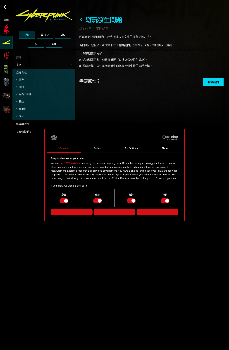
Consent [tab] (64, 148)
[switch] (97, 200)
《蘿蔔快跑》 (24, 132)
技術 (18, 65)
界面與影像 (25, 94)
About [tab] (165, 148)
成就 (21, 116)
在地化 (22, 108)
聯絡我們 (213, 82)
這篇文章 (124, 37)
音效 (21, 101)
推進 (21, 79)
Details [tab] (98, 148)
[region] (38, 175)
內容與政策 (23, 124)
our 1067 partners (70, 163)
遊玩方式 (21, 72)
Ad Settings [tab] (131, 148)
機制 (21, 87)
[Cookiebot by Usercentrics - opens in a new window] (164, 137)
